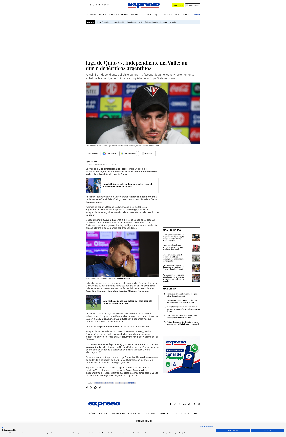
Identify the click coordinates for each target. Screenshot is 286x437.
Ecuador (135, 15)
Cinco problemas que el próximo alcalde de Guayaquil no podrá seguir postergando (173, 258)
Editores (150, 414)
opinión (125, 15)
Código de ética (98, 414)
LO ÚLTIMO (91, 15)
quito (158, 15)
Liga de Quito (129, 383)
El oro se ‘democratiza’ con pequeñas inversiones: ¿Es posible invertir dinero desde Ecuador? (174, 237)
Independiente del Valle (104, 383)
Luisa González (103, 22)
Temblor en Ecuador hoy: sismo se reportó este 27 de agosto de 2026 (182, 295)
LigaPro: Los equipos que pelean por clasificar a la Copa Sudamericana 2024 (127, 302)
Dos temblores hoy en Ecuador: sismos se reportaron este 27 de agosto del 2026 (182, 301)
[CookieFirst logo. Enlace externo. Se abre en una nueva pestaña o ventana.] (2, 428)
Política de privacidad (206, 426)
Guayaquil (148, 15)
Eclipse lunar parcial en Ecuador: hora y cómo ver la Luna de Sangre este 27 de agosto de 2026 (183, 309)
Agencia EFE (91, 161)
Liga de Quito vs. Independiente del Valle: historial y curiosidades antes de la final (128, 185)
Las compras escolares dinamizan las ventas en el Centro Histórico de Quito (173, 267)
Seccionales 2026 (134, 22)
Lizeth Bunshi (118, 22)
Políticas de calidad (187, 414)
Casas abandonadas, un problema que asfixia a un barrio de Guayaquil (173, 247)
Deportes (168, 15)
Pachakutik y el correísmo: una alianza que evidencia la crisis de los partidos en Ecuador (173, 278)
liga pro (119, 383)
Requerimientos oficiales (126, 414)
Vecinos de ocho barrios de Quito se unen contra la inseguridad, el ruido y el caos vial (183, 323)
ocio (177, 15)
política (102, 15)
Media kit (165, 414)
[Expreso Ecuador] (104, 406)
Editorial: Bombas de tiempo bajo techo (161, 22)
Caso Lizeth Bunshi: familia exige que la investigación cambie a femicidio (182, 316)
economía (114, 15)
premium (196, 15)
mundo (186, 15)
